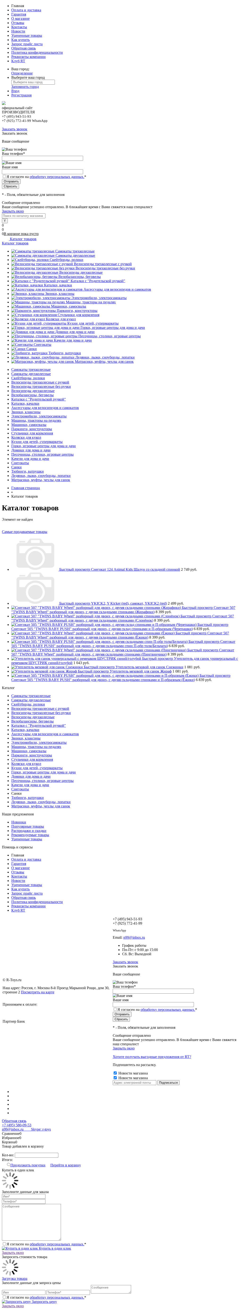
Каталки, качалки (58, 285)
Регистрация (21, 95)
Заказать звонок (14, 129)
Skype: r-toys (37, 1129)
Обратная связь (23, 48)
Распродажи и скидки (28, 831)
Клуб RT (18, 61)
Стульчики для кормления (78, 315)
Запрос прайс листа (27, 44)
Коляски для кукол (61, 319)
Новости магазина (132, 1073)
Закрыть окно (13, 211)
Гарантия (18, 14)
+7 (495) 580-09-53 (16, 1125)
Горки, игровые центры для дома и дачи (112, 328)
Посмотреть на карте (37, 992)
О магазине (20, 19)
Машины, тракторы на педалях (91, 302)
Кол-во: (8, 1155)
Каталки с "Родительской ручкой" (98, 281)
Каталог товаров (22, 239)
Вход (15, 91)
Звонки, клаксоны (59, 294)
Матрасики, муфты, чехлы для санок (104, 362)
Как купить (20, 40)
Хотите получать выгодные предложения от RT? (152, 1057)
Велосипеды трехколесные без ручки (105, 268)
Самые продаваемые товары (24, 532)
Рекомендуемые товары (30, 835)
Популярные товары (27, 826)
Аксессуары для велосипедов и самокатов (117, 289)
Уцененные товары (26, 35)
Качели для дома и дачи (73, 340)
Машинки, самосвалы (68, 306)
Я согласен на (46, 177)
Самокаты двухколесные (75, 255)
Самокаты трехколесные (75, 251)
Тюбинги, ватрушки (64, 353)
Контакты (19, 27)
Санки (31, 349)
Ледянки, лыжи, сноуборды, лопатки (105, 357)
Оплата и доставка (26, 10)
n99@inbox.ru (134, 937)
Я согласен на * (46, 1244)
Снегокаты (42, 345)
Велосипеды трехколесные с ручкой (103, 264)
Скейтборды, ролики (66, 260)
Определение (22, 73)
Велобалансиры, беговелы (79, 277)
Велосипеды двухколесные (81, 272)
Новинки (18, 822)
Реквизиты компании (28, 57)
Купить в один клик (54, 1248)
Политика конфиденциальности (37, 52)
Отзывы (17, 23)
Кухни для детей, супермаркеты (93, 323)
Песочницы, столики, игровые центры (109, 336)
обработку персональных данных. (57, 177)
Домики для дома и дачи (75, 332)
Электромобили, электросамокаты (99, 298)
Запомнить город (25, 87)
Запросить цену (44, 1302)
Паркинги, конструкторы (77, 311)
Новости (18, 31)
